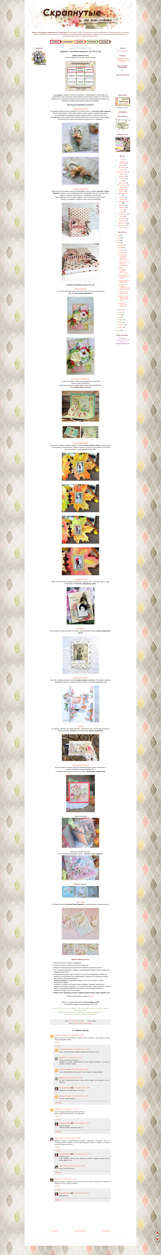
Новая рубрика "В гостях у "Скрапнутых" (123, 263)
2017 (118, 237)
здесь (92, 996)
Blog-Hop (122, 227)
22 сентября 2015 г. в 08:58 (75, 1035)
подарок (122, 199)
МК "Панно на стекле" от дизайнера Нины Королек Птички (124, 287)
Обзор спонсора (122, 185)
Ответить (57, 1042)
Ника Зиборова (80, 289)
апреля (121, 319)
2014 (118, 330)
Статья (122, 216)
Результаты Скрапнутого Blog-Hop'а (122, 304)
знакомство (122, 176)
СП (122, 212)
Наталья (57, 1179)
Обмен (122, 187)
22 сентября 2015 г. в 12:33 (73, 1057)
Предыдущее (106, 1231)
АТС (122, 159)
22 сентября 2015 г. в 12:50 (73, 1077)
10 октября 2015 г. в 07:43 (68, 1179)
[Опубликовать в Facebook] (93, 1021)
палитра (121, 197)
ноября (121, 247)
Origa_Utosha (59, 1138)
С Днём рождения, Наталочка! (124, 281)
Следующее (54, 1231)
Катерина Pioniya (65, 1087)
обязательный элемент (85, 1023)
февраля (121, 324)
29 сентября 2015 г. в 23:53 (77, 1166)
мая (120, 317)
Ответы (59, 1046)
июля (120, 312)
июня (120, 314)
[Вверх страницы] (157, 1235)
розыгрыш (122, 207)
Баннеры (123, 61)
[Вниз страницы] (157, 1241)
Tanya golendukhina (65, 1049)
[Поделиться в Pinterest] (95, 1021)
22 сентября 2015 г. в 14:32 (80, 1096)
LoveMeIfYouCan (80, 579)
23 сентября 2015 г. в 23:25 (69, 1109)
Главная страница (80, 1231)
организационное (123, 193)
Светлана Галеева (61, 1035)
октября (121, 250)
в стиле (122, 165)
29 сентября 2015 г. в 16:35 (72, 1138)
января (121, 327)
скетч (121, 209)
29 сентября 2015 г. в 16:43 (81, 1154)
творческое (122, 220)
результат (122, 205)
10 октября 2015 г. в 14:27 (81, 1193)
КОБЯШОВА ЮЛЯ (80, 109)
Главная (119, 58)
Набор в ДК (121, 183)
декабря (121, 245)
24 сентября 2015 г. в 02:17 (81, 1123)
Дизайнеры (126, 58)
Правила (120, 60)
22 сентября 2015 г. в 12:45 (80, 1069)
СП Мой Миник (121, 214)
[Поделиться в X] (92, 1021)
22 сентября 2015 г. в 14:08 (81, 1087)
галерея (122, 169)
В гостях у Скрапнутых (122, 162)
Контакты (126, 60)
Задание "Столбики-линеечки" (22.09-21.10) (123, 270)
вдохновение (122, 167)
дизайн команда (122, 172)
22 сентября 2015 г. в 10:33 (81, 1049)
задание (76, 1023)
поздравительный (123, 201)
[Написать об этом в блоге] (90, 1021)
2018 (118, 235)
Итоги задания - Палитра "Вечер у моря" (123, 276)
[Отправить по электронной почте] (88, 1021)
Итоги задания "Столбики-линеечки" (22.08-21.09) (123, 257)
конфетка (122, 178)
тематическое (122, 223)
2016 (118, 240)
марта (121, 322)
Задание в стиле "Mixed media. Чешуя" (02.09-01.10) (123, 298)
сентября (122, 252)
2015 (118, 243)
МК (122, 180)
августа (121, 309)
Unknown (58, 1109)
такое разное (122, 218)
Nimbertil (62, 1057)
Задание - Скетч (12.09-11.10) (123, 292)
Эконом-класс (122, 225)
